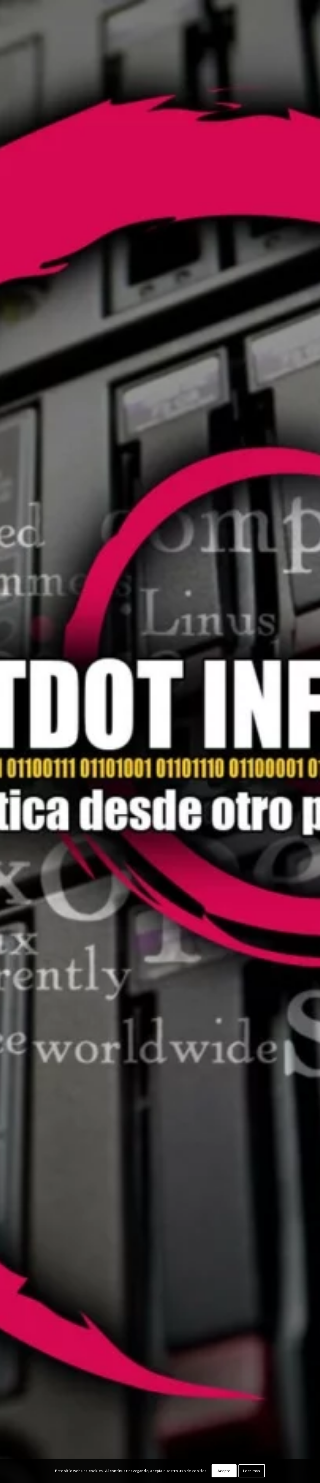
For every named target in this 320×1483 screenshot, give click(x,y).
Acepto (224, 1470)
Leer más (251, 1470)
